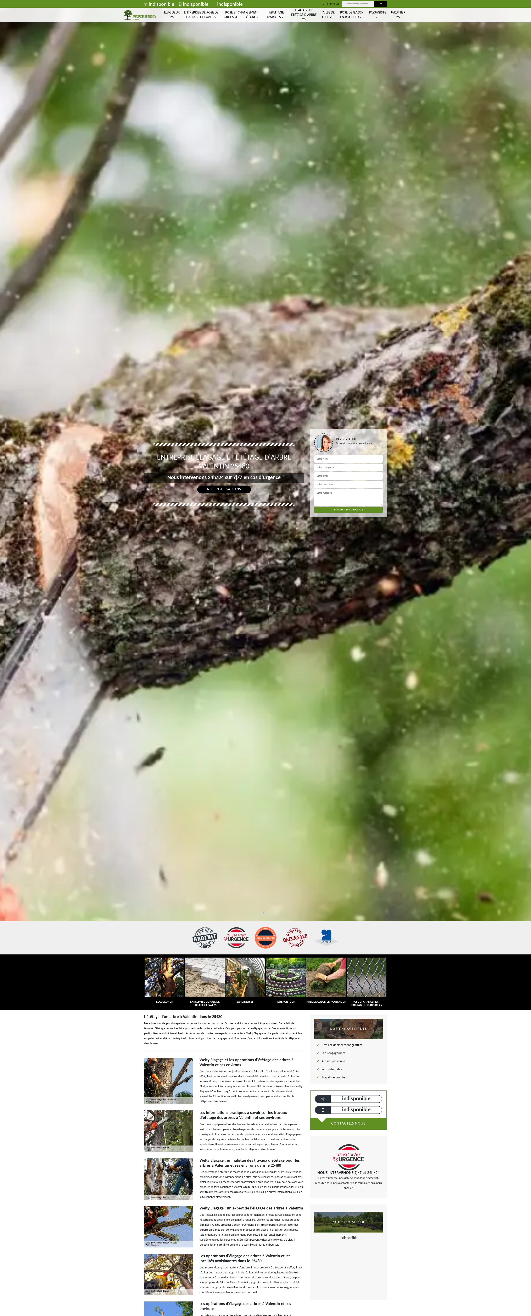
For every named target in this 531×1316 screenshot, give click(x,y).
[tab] (265, 526)
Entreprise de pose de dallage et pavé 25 (201, 15)
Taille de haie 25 (328, 15)
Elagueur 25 (172, 15)
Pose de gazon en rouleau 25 (352, 15)
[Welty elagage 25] (140, 15)
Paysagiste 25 (377, 15)
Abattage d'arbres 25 (276, 15)
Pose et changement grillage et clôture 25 (242, 15)
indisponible (161, 4)
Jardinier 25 (398, 15)
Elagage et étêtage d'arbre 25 (304, 15)
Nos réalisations (224, 489)
